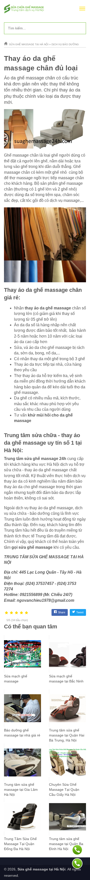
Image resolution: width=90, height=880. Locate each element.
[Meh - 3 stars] (16, 613)
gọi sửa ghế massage (32, 547)
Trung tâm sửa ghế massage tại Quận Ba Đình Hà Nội (66, 844)
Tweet (80, 612)
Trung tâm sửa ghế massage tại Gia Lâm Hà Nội (21, 789)
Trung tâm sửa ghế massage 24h (35, 458)
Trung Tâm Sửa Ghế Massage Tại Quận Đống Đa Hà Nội (20, 844)
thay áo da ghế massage (48, 308)
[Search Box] (80, 28)
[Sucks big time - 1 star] (6, 613)
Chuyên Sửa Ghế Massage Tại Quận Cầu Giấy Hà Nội (64, 789)
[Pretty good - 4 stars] (21, 613)
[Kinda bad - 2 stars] (11, 613)
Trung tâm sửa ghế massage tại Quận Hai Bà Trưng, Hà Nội (66, 735)
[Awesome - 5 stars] (26, 613)
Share (61, 612)
